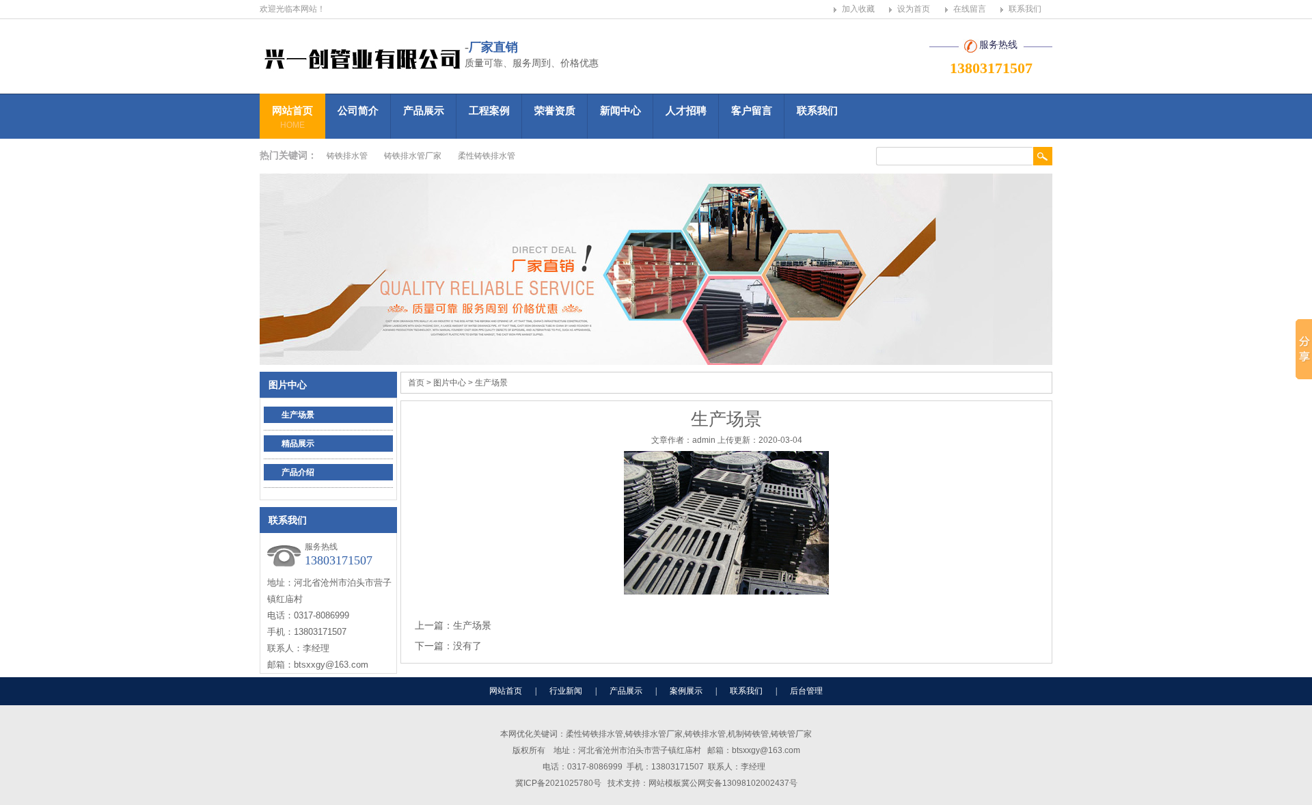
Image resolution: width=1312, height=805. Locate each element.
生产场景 (298, 415)
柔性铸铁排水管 (486, 156)
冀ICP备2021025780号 (558, 783)
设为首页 (913, 9)
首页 (416, 382)
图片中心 (288, 384)
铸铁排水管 (347, 156)
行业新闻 (565, 691)
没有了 (467, 645)
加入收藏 (858, 9)
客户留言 (751, 110)
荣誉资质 (554, 110)
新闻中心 (620, 110)
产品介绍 (298, 472)
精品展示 (298, 443)
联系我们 (1025, 9)
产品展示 (423, 110)
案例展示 (686, 691)
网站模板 (664, 783)
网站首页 (292, 117)
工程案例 (489, 110)
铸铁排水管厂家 (412, 156)
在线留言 (969, 9)
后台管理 (806, 691)
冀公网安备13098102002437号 (739, 783)
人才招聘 (686, 110)
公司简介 (358, 110)
